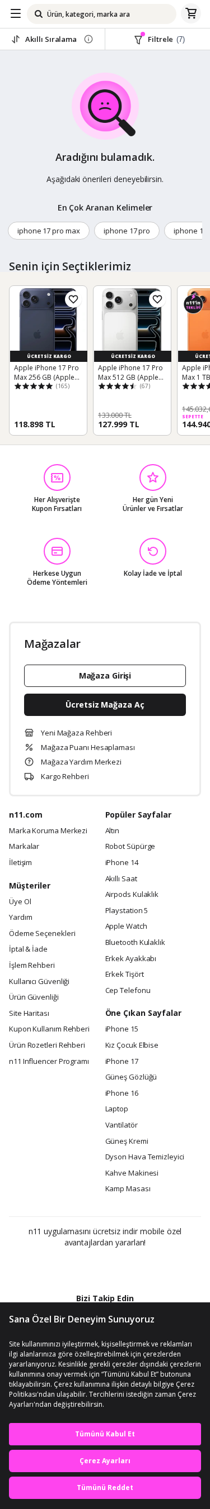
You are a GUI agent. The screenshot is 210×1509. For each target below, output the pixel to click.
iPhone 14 (121, 862)
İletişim (20, 862)
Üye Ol (20, 901)
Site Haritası (29, 1013)
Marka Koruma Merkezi (48, 831)
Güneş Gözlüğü (131, 1077)
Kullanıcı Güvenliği (39, 981)
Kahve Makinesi (132, 1173)
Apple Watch (126, 926)
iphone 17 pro (127, 231)
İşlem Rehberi (32, 965)
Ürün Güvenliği (34, 997)
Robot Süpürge (130, 846)
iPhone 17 (121, 1061)
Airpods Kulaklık (132, 894)
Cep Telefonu (128, 990)
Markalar (24, 846)
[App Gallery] (135, 1266)
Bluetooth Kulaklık (135, 942)
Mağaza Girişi (105, 675)
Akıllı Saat (121, 879)
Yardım (20, 917)
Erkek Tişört (124, 974)
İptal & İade (28, 949)
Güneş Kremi (126, 1141)
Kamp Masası (128, 1189)
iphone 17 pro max (48, 231)
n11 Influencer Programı (49, 1061)
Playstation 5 (126, 910)
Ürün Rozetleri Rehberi (47, 1045)
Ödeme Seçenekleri (42, 933)
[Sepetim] (191, 14)
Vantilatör (121, 1125)
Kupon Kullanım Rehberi (49, 1029)
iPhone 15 (121, 1029)
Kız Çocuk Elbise (132, 1045)
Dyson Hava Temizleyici (144, 1157)
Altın (112, 831)
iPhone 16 (121, 1093)
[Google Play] (70, 1266)
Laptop (116, 1109)
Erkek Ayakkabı (131, 958)
